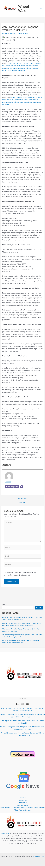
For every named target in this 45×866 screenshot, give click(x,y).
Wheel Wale (23, 8)
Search (4, 604)
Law (18, 33)
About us (22, 798)
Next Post (22, 502)
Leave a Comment (8, 33)
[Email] (21, 486)
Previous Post (22, 498)
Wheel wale (5, 833)
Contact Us (23, 800)
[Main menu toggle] (40, 8)
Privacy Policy (22, 803)
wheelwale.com (38, 856)
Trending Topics (22, 805)
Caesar (8, 482)
